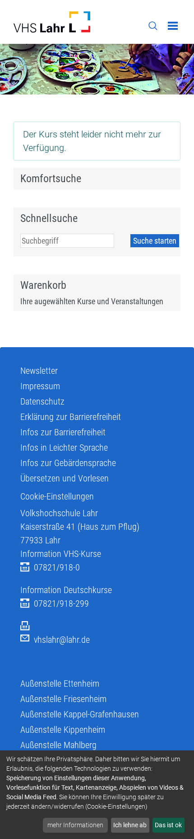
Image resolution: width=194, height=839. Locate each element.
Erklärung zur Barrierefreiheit (70, 416)
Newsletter (39, 370)
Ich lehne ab (130, 825)
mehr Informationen (75, 825)
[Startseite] (52, 22)
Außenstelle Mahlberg (58, 745)
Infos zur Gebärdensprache (68, 462)
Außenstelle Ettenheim (59, 683)
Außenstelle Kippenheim (62, 729)
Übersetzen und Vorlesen (64, 478)
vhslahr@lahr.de (62, 639)
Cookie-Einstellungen (57, 496)
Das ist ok (168, 825)
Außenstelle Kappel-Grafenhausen (79, 714)
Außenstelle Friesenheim (63, 698)
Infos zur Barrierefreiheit (63, 432)
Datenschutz (42, 401)
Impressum (40, 386)
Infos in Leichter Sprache (64, 447)
